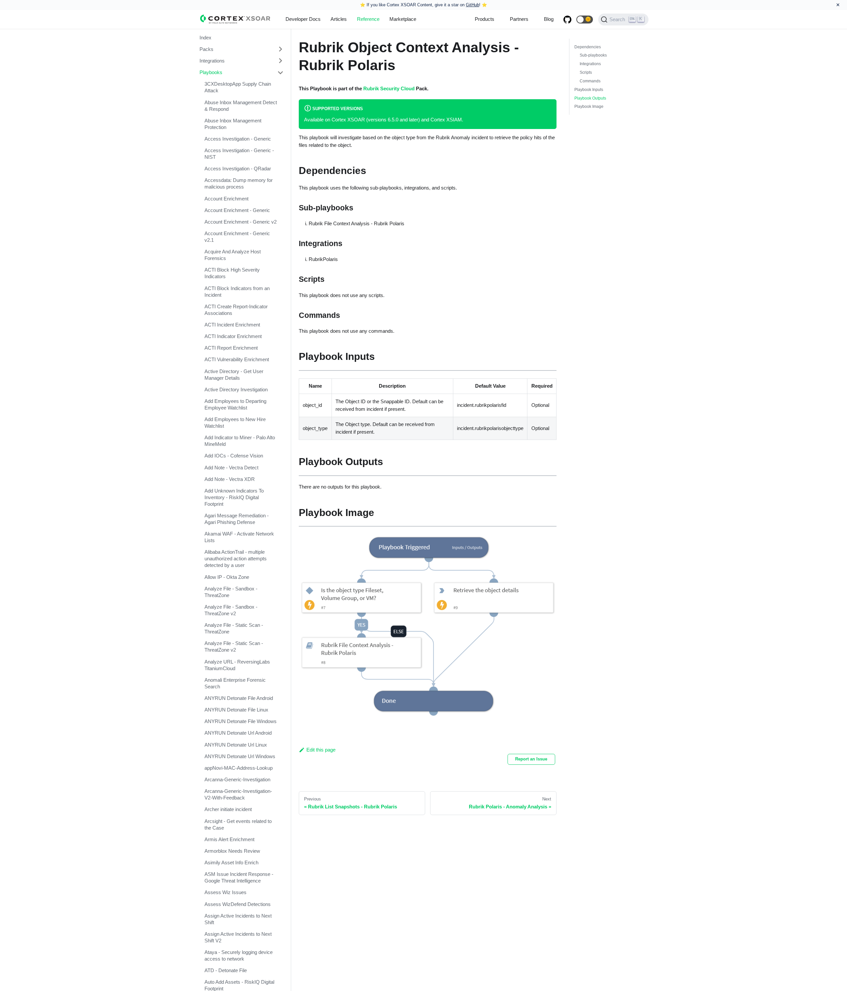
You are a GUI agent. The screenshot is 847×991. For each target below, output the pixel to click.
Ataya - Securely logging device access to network (238, 956)
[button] (584, 19)
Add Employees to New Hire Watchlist (235, 423)
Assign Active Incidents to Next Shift (238, 919)
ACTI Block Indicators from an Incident (237, 291)
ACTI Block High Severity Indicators (232, 273)
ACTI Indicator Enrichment (233, 336)
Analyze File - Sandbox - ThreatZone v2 (230, 610)
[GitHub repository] (567, 19)
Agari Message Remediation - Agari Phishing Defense (236, 519)
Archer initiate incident (228, 809)
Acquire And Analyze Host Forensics (232, 255)
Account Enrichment (226, 198)
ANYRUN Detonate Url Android (238, 733)
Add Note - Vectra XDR (229, 479)
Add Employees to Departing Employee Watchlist (235, 404)
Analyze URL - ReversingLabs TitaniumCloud (237, 665)
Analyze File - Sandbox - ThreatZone (230, 592)
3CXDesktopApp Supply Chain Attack (237, 87)
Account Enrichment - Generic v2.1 (237, 237)
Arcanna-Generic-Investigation (237, 780)
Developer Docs (303, 19)
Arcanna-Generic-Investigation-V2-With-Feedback (238, 795)
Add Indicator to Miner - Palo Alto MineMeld (239, 441)
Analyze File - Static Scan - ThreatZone (233, 629)
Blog (549, 19)
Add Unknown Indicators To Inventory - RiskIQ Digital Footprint (234, 497)
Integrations (212, 61)
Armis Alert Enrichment (229, 839)
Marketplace (402, 19)
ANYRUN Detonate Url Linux (235, 745)
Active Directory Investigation (236, 389)
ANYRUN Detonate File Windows (240, 721)
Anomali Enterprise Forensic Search (235, 683)
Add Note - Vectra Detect (231, 467)
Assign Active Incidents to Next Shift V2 (238, 937)
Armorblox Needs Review (232, 851)
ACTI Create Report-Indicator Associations (236, 310)
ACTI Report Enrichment (231, 348)
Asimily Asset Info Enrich (231, 863)
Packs (206, 49)
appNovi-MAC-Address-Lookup (238, 768)
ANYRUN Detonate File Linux (236, 709)
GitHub (472, 4)
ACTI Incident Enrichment (232, 324)
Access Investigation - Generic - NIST (239, 154)
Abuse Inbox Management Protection (232, 124)
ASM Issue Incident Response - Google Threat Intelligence (238, 878)
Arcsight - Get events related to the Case (238, 824)
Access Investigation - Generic (237, 139)
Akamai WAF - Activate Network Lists (239, 537)
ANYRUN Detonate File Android (238, 698)
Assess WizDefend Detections (237, 904)
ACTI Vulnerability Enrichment (236, 360)
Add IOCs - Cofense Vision (233, 456)
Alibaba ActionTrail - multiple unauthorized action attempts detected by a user (235, 558)
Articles (339, 19)
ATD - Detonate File (225, 970)
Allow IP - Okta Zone (226, 577)
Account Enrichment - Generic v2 (240, 222)
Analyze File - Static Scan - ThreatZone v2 (233, 647)
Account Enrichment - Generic (237, 210)
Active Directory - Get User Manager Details (233, 374)
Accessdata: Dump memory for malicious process (238, 184)
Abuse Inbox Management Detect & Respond (240, 106)
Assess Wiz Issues (225, 892)
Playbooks (211, 72)
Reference (368, 19)
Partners (519, 19)
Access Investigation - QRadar (237, 169)
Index (205, 37)
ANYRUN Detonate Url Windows (239, 756)
